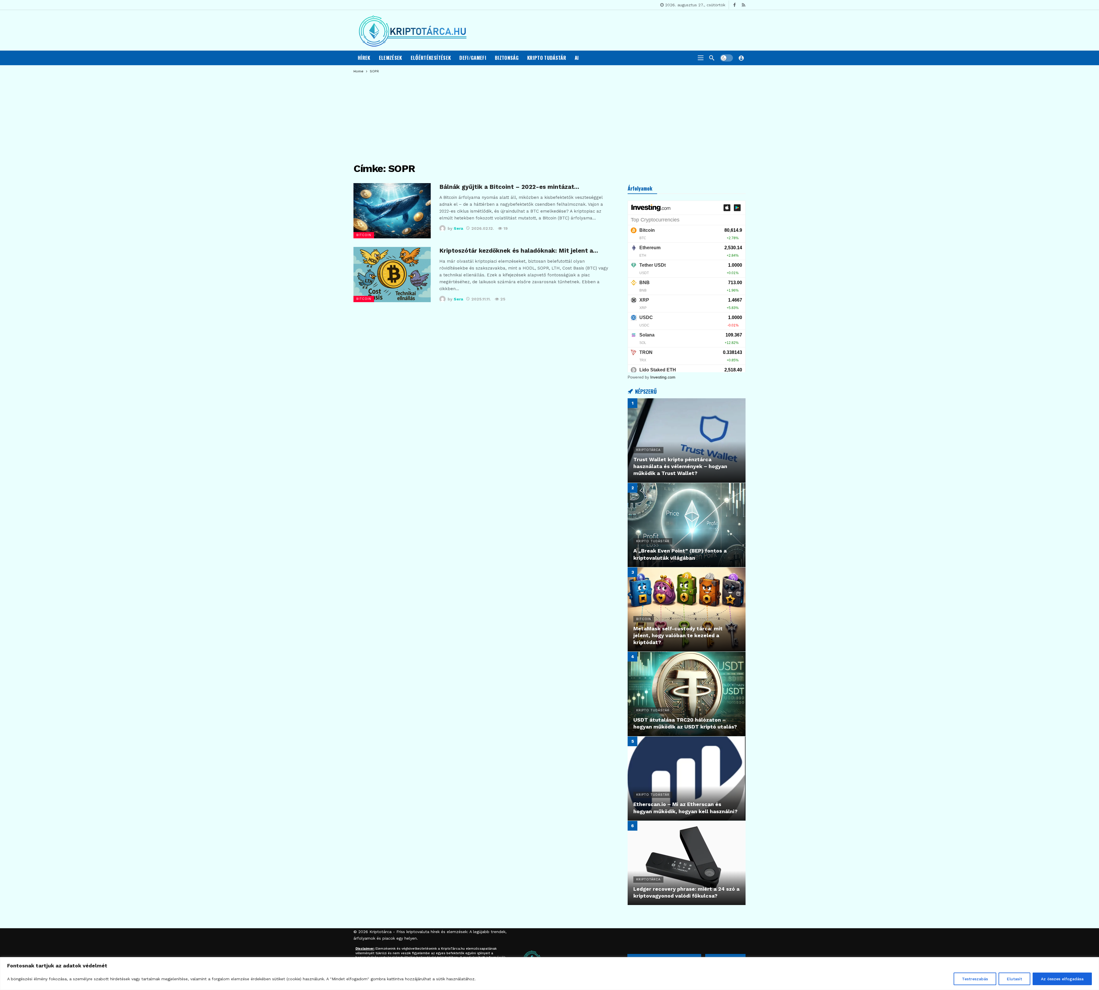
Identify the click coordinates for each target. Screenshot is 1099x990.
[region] (549, 973)
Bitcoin (363, 235)
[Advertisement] (549, 116)
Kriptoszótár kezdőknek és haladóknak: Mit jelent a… (518, 250)
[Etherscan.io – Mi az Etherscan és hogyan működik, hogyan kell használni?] (687, 778)
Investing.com (662, 377)
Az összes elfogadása (1062, 979)
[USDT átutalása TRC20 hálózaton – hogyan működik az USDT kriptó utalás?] (687, 694)
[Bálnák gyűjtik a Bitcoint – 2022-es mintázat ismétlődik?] (392, 210)
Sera (458, 228)
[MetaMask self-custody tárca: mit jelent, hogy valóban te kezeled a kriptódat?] (687, 609)
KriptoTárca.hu (453, 949)
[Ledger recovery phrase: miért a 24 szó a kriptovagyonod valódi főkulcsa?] (687, 863)
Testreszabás (975, 979)
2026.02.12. (482, 228)
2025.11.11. (481, 299)
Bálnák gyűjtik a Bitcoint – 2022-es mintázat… (509, 186)
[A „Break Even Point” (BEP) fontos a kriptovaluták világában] (687, 525)
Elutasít (1014, 979)
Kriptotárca (380, 931)
